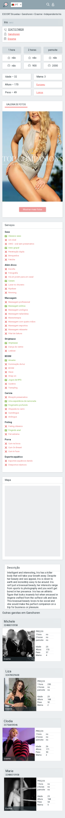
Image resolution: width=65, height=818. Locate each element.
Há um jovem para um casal (20, 277)
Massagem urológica (18, 310)
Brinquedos (13, 255)
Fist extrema (13, 434)
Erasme (38, 14)
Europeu (40, 84)
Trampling (13, 388)
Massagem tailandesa (18, 314)
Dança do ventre (15, 347)
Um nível (12, 240)
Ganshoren (27, 14)
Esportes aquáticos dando (20, 461)
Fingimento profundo (18, 405)
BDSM (11, 368)
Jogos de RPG (14, 380)
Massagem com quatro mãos (21, 321)
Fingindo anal (14, 430)
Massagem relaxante (17, 329)
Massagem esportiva (18, 325)
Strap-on (12, 376)
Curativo (12, 384)
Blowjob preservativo (18, 397)
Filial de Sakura (15, 333)
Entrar (54, 4)
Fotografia (13, 273)
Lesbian (12, 351)
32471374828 (16, 29)
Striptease (13, 343)
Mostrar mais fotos (32, 209)
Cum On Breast (15, 447)
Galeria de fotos (16, 104)
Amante (11, 360)
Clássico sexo (14, 236)
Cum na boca (14, 443)
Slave (10, 372)
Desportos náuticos (17, 465)
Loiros (39, 92)
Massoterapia (14, 318)
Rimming (12, 292)
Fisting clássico (15, 426)
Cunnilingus (13, 413)
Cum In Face (13, 451)
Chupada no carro (16, 409)
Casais (11, 281)
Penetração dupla (16, 251)
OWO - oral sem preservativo (21, 244)
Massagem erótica (16, 306)
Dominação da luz (16, 364)
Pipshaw (12, 288)
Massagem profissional (19, 302)
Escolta (11, 269)
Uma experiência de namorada (22, 401)
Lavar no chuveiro (16, 285)
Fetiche (11, 259)
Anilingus (12, 417)
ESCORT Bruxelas (11, 14)
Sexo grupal (13, 248)
